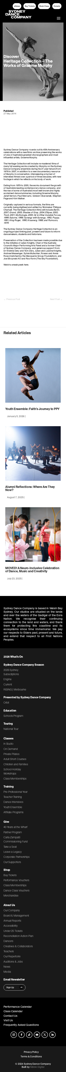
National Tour (11, 729)
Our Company (12, 910)
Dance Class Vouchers (16, 890)
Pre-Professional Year (15, 791)
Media (7, 971)
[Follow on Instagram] (14, 1035)
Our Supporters (12, 862)
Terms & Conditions (31, 1056)
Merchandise (11, 895)
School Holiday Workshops (12, 771)
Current (8, 684)
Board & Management (16, 915)
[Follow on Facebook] (21, 1035)
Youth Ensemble (13, 807)
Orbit (6, 702)
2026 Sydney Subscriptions (11, 672)
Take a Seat (10, 846)
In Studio (8, 743)
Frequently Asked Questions (21, 1025)
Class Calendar (13, 1011)
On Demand (11, 749)
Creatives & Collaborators (18, 946)
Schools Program (13, 715)
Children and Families (16, 764)
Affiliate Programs (13, 812)
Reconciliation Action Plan (18, 936)
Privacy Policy (31, 1052)
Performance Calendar (18, 1006)
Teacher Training (13, 797)
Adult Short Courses (15, 759)
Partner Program (13, 832)
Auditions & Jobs (13, 961)
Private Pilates (11, 754)
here (26, 264)
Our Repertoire (12, 956)
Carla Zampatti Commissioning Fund (16, 839)
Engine (8, 679)
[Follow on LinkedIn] (52, 1035)
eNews (17, 6)
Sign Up (10, 987)
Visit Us (8, 1020)
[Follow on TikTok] (29, 1035)
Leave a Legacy (12, 851)
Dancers (8, 941)
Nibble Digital (37, 1067)
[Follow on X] (45, 1035)
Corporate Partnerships (17, 856)
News (7, 966)
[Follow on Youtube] (37, 1035)
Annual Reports (12, 920)
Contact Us (10, 1015)
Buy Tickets (30, 6)
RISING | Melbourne (15, 689)
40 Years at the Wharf (15, 827)
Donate (57, 6)
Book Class (44, 6)
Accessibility (11, 925)
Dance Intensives (13, 802)
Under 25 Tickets (13, 931)
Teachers (9, 951)
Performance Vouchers (16, 880)
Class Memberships (15, 778)
